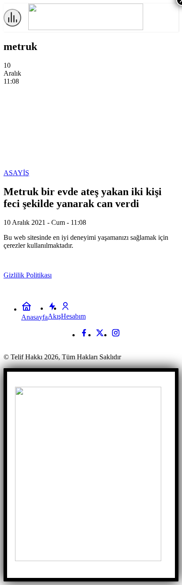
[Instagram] (115, 335)
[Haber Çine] (85, 27)
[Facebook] (84, 335)
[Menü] (12, 18)
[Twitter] (99, 335)
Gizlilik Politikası (28, 275)
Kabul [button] (159, 275)
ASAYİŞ (16, 173)
